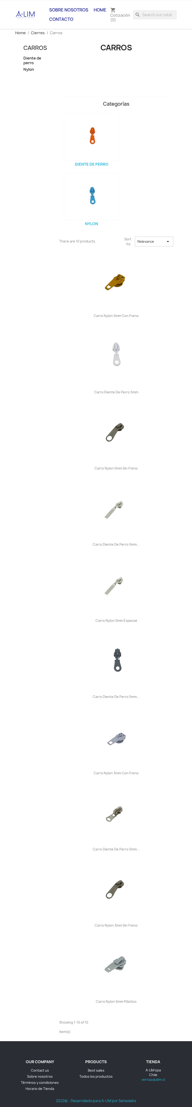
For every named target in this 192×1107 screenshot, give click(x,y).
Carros (35, 48)
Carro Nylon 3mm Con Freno (116, 773)
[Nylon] (91, 196)
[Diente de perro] (91, 137)
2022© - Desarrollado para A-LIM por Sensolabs (96, 1100)
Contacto (61, 19)
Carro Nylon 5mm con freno (116, 315)
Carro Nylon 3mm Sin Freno (116, 925)
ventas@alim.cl (153, 1079)
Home (100, 10)
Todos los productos (96, 1076)
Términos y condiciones (40, 1082)
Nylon (28, 69)
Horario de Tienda (40, 1088)
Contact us (40, 1070)
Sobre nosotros (68, 10)
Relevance (154, 241)
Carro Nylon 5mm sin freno (116, 468)
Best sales (96, 1070)
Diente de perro (32, 60)
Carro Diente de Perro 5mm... (116, 544)
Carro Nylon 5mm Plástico (116, 1001)
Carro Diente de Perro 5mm (116, 392)
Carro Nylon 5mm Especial (116, 620)
